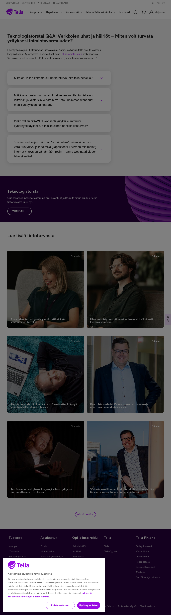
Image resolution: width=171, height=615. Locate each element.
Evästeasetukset (60, 605)
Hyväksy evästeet (88, 605)
